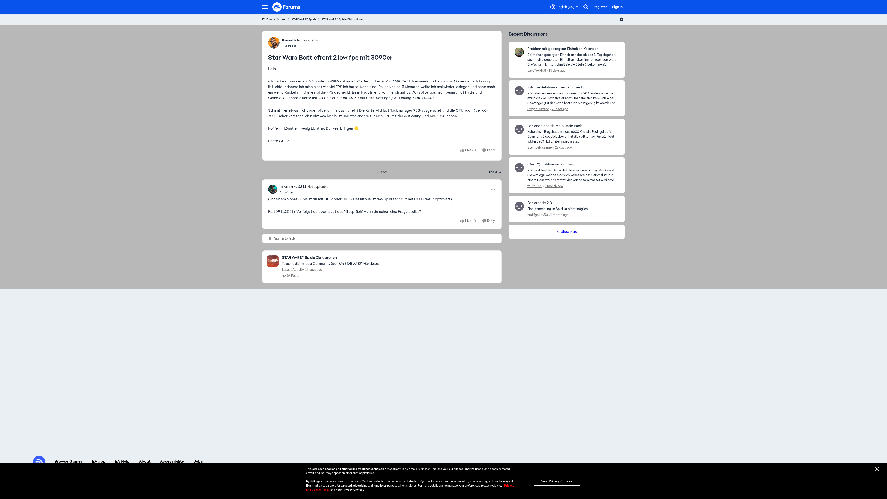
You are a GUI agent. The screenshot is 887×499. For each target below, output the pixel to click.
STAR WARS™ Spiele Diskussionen (343, 19)
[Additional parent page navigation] (283, 19)
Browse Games (68, 461)
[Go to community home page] (286, 7)
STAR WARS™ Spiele (303, 19)
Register (600, 7)
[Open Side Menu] (265, 6)
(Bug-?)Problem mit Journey (551, 164)
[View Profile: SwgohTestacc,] (519, 90)
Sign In (617, 7)
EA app (99, 461)
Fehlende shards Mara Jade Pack (554, 126)
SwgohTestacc (538, 109)
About (145, 461)
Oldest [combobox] (494, 172)
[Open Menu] (621, 19)
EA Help (122, 461)
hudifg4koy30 (537, 215)
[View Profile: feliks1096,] (519, 167)
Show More (569, 232)
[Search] (586, 7)
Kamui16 (289, 40)
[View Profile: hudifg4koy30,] (519, 206)
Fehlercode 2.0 (539, 203)
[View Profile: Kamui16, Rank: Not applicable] (274, 43)
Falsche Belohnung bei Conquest (554, 87)
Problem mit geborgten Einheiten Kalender (562, 48)
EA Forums (269, 19)
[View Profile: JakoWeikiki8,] (519, 52)
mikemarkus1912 (293, 186)
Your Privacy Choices (556, 481)
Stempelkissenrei (540, 147)
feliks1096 (534, 186)
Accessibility (172, 461)
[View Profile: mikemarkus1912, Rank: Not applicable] (272, 189)
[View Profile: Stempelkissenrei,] (519, 129)
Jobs (198, 461)
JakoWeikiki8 (536, 70)
